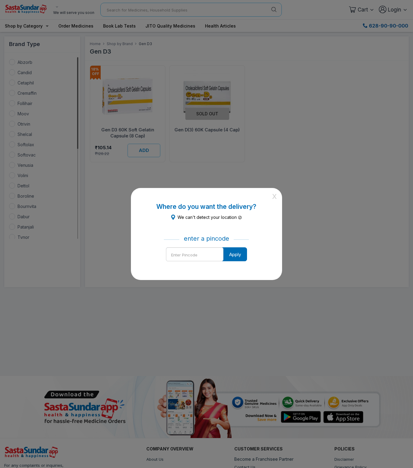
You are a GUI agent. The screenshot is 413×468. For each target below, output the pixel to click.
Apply (235, 254)
